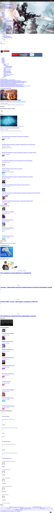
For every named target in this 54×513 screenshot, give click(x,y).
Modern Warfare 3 (18, 508)
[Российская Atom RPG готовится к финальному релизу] (3, 404)
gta (4, 508)
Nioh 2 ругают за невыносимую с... (8, 373)
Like (7, 103)
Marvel (12, 508)
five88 (1, 111)
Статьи (3, 17)
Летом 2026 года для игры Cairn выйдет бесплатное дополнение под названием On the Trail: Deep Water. (15, 85)
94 (8, 383)
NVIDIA (23, 508)
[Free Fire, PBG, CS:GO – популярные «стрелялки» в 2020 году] (8, 299)
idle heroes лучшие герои (6, 88)
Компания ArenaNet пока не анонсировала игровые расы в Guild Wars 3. (10, 80)
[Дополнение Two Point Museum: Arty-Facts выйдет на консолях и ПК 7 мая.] (3, 183)
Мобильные (3, 15)
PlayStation (32, 508)
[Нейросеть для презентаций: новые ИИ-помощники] (8, 126)
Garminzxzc (3, 483)
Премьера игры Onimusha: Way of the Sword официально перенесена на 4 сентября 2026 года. (19, 152)
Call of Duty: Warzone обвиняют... (8, 389)
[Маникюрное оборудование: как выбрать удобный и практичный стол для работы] (3, 175)
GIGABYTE (49, 507)
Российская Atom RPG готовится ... (8, 405)
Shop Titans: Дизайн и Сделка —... (8, 397)
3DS (1, 507)
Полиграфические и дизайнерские (9, 28)
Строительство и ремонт (7, 21)
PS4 (42, 508)
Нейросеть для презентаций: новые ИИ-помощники (7, 79)
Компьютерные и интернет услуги (7, 147)
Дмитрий (1, 103)
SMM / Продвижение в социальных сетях (8, 171)
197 (9, 237)
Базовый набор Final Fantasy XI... (8, 357)
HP (6, 508)
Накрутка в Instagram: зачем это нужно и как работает (8, 83)
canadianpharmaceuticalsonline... (7, 458)
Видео (3, 31)
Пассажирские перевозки (7, 25)
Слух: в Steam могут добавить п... (8, 211)
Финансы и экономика (7, 29)
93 (8, 407)
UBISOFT (18, 509)
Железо (3, 13)
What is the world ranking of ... (6, 441)
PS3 (39, 508)
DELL (46, 507)
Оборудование (6, 19)
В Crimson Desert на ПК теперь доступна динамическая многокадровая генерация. (12, 82)
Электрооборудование (8, 20)
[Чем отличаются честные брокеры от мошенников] (8, 270)
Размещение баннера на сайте (8, 8)
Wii (26, 509)
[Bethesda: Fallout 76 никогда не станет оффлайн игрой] (3, 218)
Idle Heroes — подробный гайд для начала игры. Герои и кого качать (13, 101)
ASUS (25, 507)
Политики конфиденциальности (8, 4)
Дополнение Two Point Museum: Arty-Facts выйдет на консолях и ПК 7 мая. (16, 184)
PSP (47, 508)
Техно (4, 76)
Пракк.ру (14, 243)
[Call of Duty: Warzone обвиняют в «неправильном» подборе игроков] (3, 388)
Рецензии (3, 16)
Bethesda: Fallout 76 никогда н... (8, 219)
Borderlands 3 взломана (6, 381)
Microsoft (14, 508)
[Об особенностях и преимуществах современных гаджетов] (8, 313)
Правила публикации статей (8, 7)
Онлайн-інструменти (20, 126)
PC (2, 163)
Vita (23, 509)
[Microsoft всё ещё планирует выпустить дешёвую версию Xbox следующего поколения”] (3, 226)
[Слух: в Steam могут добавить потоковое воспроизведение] (3, 210)
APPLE (21, 507)
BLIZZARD (37, 507)
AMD (11, 507)
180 (8, 229)
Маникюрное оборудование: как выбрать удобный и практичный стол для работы (12, 84)
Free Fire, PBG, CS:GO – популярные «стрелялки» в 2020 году (19, 301)
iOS (8, 508)
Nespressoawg (4, 491)
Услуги (5, 73)
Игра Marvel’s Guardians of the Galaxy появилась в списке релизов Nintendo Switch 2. (12, 86)
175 (8, 221)
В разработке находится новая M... (8, 365)
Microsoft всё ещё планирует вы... (8, 227)
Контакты (3, 5)
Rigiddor (3, 466)
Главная (3, 57)
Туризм (5, 22)
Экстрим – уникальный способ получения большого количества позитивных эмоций (26, 287)
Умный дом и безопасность (8, 23)
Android (16, 507)
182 (8, 213)
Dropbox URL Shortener (5, 416)
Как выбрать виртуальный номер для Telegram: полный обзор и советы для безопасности (13, 81)
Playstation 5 (35, 508)
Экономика (5, 30)
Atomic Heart (28, 507)
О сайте (3, 3)
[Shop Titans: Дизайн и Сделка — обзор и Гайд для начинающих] (3, 234)
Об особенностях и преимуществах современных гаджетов (18, 316)
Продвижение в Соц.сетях (7, 26)
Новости (3, 12)
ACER (4, 507)
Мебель (5, 18)
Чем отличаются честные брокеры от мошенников (15, 273)
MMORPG (3, 14)
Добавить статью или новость (6, 6)
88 (8, 367)
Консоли (3, 60)
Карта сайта (5, 35)
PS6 (45, 508)
